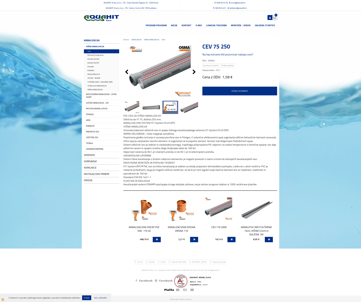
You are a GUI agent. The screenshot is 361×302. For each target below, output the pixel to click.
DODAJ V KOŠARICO (240, 90)
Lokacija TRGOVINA (216, 25)
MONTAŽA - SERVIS (241, 25)
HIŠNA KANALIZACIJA (95, 46)
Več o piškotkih (100, 297)
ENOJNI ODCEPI (93, 62)
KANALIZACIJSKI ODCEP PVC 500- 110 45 (144, 229)
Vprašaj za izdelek (211, 65)
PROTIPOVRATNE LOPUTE (96, 108)
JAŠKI (88, 120)
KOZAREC (90, 70)
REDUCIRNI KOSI (93, 74)
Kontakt (186, 25)
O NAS (199, 25)
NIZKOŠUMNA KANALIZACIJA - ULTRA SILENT (101, 95)
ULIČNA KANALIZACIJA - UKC (97, 102)
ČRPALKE (90, 114)
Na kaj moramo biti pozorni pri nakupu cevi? (227, 54)
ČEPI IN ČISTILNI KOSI (95, 55)
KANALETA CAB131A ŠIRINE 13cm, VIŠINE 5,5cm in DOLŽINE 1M (256, 230)
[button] (194, 72)
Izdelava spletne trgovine (178, 299)
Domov (126, 39)
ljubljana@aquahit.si (238, 7)
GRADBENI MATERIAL (95, 148)
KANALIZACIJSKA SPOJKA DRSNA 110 (181, 229)
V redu (86, 297)
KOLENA (90, 66)
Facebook (146, 281)
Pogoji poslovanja (219, 262)
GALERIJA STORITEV (265, 25)
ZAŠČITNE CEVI (92, 137)
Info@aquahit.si (213, 270)
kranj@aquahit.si (238, 2)
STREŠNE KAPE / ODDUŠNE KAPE (100, 82)
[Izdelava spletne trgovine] (188, 299)
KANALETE (90, 125)
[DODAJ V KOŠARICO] (157, 239)
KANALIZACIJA (136, 39)
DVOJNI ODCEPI (93, 59)
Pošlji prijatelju (228, 65)
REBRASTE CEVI (92, 131)
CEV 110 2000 (219, 227)
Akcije (174, 25)
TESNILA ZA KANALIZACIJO (97, 85)
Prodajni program (156, 25)
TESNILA (89, 143)
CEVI (89, 51)
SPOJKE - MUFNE (93, 78)
